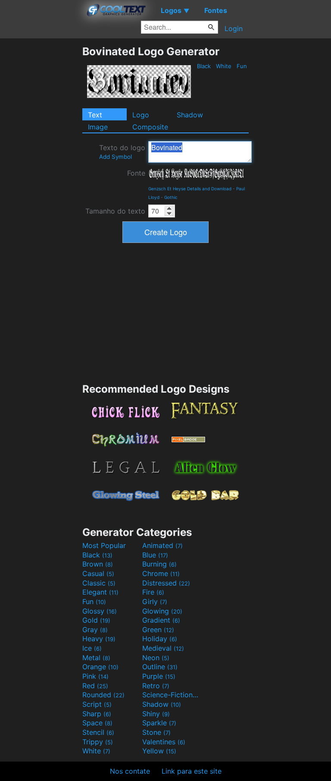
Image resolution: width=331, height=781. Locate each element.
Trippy (97, 741)
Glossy (99, 611)
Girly (154, 601)
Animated (162, 545)
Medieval (163, 648)
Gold (96, 620)
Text (95, 114)
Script (97, 704)
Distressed (166, 583)
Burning (159, 564)
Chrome (161, 573)
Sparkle (159, 722)
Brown (97, 564)
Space (97, 722)
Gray (95, 629)
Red (95, 685)
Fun (242, 66)
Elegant (100, 592)
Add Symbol (115, 156)
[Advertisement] (40, 174)
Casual (98, 573)
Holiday (159, 638)
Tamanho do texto (115, 211)
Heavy (99, 638)
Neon (155, 657)
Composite (150, 127)
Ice (92, 648)
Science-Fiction (171, 694)
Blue (155, 555)
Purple (158, 676)
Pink (95, 676)
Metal (96, 657)
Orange (100, 666)
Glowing (162, 611)
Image (98, 127)
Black (203, 66)
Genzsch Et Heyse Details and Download (189, 188)
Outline (160, 666)
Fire (153, 592)
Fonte (136, 173)
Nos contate (130, 771)
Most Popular (104, 545)
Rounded (103, 694)
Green (158, 629)
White (223, 66)
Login (234, 28)
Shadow (190, 114)
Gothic (171, 197)
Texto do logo (122, 151)
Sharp (96, 713)
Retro (155, 685)
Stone (156, 732)
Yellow (159, 750)
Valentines (163, 741)
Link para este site (192, 771)
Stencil (98, 732)
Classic (99, 583)
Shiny (156, 713)
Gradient (161, 620)
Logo (140, 114)
